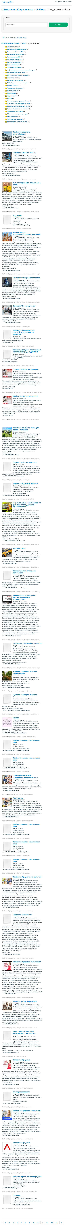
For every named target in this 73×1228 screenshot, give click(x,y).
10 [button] (37, 1223)
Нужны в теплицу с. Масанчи (25, 695)
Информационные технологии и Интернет (21, 70)
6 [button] (21, 1223)
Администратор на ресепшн (25, 1001)
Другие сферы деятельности (17, 121)
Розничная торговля (14, 67)
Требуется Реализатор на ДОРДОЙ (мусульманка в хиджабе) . (23, 332)
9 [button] (33, 1223)
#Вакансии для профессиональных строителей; (27, 233)
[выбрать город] (22, 37)
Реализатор (18, 798)
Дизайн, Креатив (12, 85)
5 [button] (17, 1223)
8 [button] (29, 1223)
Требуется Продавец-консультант (27, 877)
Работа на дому (12, 116)
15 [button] (61, 1223)
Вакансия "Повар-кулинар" (24, 306)
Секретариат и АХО (13, 57)
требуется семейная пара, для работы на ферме (26, 429)
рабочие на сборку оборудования (27, 643)
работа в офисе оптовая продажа (27, 1177)
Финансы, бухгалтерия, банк (16, 49)
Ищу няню (17, 215)
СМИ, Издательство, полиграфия (18, 83)
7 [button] (25, 1223)
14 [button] (56, 1223)
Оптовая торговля (13, 65)
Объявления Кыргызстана (17, 9)
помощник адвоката (21, 1092)
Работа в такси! (19, 548)
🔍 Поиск (58, 24)
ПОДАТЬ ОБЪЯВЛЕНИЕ (64, 1)
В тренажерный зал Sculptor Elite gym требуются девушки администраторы (27, 505)
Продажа (16, 1195)
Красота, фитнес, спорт (15, 111)
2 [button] (5, 1223)
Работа (40, 9)
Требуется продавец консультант (27, 962)
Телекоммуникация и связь (16, 72)
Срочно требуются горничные (26, 369)
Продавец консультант (22, 915)
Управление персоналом (15, 54)
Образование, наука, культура (17, 114)
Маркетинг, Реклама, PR (15, 52)
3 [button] (9, 1223)
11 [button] (42, 1223)
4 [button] (13, 1223)
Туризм (9, 98)
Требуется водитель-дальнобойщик (22, 133)
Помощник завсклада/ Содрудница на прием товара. (25, 776)
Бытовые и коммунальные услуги (18, 106)
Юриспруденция (12, 90)
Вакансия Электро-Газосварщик (26, 278)
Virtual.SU (7, 1)
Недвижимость (12, 96)
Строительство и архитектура (17, 75)
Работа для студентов (14, 119)
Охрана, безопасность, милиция (18, 109)
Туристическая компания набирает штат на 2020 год (24, 1032)
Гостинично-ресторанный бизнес (18, 101)
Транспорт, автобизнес (15, 80)
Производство (12, 78)
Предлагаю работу (14, 149)
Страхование (11, 93)
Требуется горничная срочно (25, 396)
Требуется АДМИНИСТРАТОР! (25, 483)
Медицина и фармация (15, 88)
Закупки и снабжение (14, 62)
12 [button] (47, 1223)
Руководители (12, 47)
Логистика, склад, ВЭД (14, 59)
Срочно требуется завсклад (24, 462)
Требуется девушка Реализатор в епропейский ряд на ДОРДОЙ (27, 351)
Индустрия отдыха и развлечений (18, 103)
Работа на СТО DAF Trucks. (24, 153)
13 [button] (52, 1223)
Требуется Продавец (21, 1060)
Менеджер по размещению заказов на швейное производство (24, 597)
